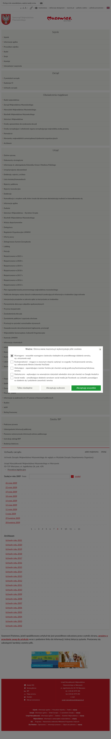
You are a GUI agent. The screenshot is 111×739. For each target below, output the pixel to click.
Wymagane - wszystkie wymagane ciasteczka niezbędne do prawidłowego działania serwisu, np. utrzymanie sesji (52, 357)
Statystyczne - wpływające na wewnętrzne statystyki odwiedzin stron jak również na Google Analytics (56, 374)
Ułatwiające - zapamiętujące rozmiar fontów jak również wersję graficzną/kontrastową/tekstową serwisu (54, 369)
